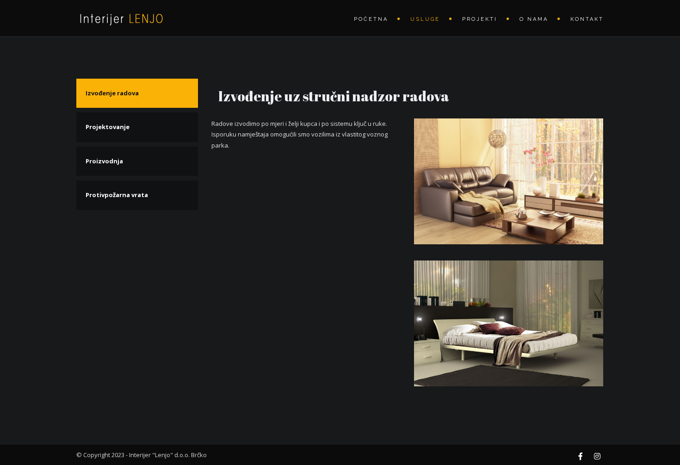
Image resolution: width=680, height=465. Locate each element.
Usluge (425, 19)
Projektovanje (108, 127)
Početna (371, 19)
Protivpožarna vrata (117, 195)
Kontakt (587, 19)
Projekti (479, 19)
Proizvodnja (104, 161)
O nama (533, 19)
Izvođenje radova (112, 93)
